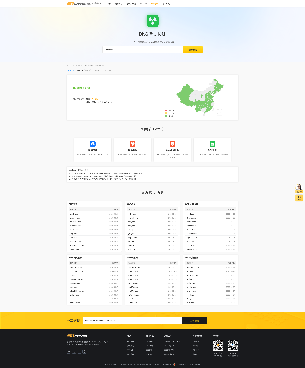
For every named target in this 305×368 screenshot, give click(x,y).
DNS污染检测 (77, 65)
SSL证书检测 (169, 350)
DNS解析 (149, 341)
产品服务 (155, 3)
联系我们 (196, 345)
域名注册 (149, 354)
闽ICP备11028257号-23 (162, 364)
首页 (109, 3)
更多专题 (130, 350)
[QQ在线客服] (84, 352)
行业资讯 (143, 3)
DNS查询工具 (169, 345)
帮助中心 (166, 3)
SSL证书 (149, 350)
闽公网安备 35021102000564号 (188, 364)
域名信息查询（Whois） (173, 341)
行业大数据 (131, 3)
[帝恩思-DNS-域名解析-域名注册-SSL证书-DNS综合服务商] (84, 3)
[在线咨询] (69, 352)
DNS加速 (95, 98)
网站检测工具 (169, 354)
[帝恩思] (77, 335)
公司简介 (196, 341)
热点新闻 (130, 345)
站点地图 (196, 354)
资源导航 (118, 3)
